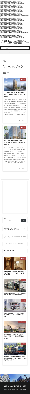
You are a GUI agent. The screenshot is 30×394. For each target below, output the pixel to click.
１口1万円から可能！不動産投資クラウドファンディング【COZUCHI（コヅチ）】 (14, 229)
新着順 (4, 72)
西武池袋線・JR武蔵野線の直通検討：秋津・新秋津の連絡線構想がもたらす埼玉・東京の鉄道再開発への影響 (15, 358)
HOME (4, 52)
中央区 (24, 280)
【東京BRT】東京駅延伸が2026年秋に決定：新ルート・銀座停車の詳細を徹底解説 (15, 294)
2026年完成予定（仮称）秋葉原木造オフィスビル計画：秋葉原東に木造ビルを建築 (15, 94)
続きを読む (21, 120)
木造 (9, 52)
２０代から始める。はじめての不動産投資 (13, 243)
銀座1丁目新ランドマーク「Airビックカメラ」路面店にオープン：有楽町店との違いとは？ (15, 315)
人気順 (7, 72)
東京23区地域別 (14, 386)
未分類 (24, 343)
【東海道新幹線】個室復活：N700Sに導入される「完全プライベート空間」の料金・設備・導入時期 (15, 273)
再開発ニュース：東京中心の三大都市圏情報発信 (15, 42)
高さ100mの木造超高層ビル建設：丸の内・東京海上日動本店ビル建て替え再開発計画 (15, 142)
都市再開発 (23, 386)
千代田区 (23, 79)
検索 (5, 218)
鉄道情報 (23, 258)
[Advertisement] (15, 197)
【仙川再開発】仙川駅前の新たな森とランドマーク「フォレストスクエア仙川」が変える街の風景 (15, 336)
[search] (27, 48)
